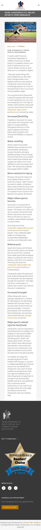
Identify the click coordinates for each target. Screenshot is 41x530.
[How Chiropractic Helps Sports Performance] (20, 32)
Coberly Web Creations (32, 523)
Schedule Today (10, 507)
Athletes (21, 46)
